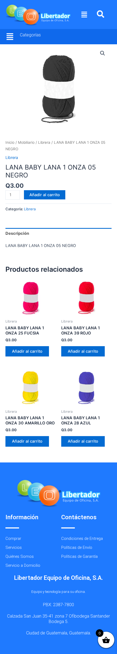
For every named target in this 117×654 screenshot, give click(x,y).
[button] (84, 14)
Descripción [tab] (17, 233)
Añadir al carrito (44, 194)
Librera (44, 142)
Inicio (9, 142)
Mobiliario (26, 142)
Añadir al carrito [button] (27, 351)
